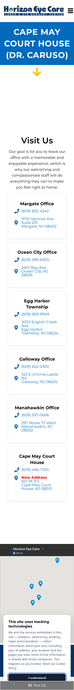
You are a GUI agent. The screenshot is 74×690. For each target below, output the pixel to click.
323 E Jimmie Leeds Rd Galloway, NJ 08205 (39, 378)
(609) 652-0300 (35, 366)
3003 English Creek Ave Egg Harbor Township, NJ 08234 (39, 327)
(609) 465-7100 (35, 470)
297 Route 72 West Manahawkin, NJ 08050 (38, 426)
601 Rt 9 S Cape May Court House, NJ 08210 (36, 483)
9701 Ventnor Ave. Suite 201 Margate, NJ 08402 (39, 222)
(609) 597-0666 (35, 415)
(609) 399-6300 (35, 260)
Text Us (39, 685)
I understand (37, 677)
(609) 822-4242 (35, 211)
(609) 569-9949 (35, 314)
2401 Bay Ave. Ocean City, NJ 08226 (34, 271)
